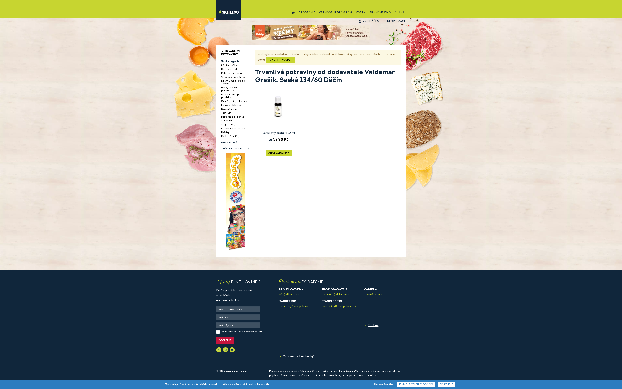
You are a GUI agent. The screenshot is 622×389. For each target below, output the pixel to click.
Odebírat (225, 340)
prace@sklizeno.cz (375, 294)
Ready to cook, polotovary (229, 89)
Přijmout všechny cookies (416, 384)
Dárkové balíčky (230, 136)
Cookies (373, 325)
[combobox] (235, 148)
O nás (399, 12)
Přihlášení (371, 21)
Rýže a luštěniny (230, 109)
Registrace (396, 21)
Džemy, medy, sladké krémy (233, 82)
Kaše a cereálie (230, 69)
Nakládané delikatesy (233, 117)
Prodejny (307, 12)
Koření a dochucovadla (234, 128)
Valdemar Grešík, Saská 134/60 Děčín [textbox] (236, 148)
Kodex (361, 12)
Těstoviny (226, 113)
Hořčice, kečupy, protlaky (231, 96)
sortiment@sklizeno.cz (335, 294)
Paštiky (225, 132)
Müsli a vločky (229, 65)
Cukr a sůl (226, 121)
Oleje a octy (228, 125)
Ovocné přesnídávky (233, 77)
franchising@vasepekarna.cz (338, 306)
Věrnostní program (335, 12)
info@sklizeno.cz (289, 294)
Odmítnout (446, 384)
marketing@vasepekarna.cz (296, 306)
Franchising (380, 12)
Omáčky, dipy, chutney (234, 101)
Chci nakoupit (281, 60)
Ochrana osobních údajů (298, 356)
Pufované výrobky (231, 73)
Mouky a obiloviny (231, 105)
